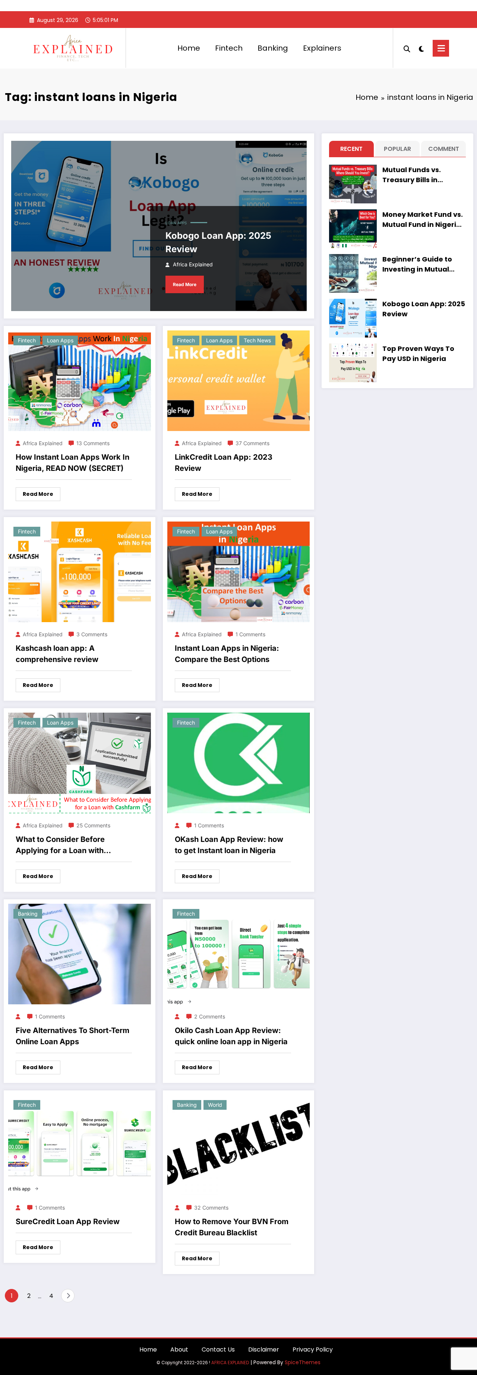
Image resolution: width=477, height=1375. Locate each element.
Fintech (229, 48)
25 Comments (93, 825)
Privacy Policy (313, 1349)
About (179, 1349)
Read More (184, 284)
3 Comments (91, 634)
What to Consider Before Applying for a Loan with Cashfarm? (60, 845)
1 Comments (250, 634)
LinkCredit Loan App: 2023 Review (223, 463)
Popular (397, 149)
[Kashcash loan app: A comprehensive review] (79, 571)
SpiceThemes (302, 1362)
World (215, 1105)
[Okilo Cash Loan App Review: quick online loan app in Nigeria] (238, 953)
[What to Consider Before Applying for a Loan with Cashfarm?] (79, 762)
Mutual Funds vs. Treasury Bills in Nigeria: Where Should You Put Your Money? (421, 175)
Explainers (322, 48)
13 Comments (93, 443)
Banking (273, 48)
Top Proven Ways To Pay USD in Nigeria (418, 353)
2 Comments (209, 1016)
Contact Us (218, 1349)
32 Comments (211, 1207)
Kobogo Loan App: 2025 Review (218, 242)
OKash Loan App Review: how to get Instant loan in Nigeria (229, 845)
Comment (443, 149)
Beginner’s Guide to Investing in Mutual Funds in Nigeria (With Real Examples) (421, 264)
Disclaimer (263, 1349)
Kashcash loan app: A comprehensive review (57, 654)
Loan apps (176, 223)
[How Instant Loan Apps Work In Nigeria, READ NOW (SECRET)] (79, 380)
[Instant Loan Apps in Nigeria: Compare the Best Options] (238, 571)
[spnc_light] (421, 48)
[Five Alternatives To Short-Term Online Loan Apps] (79, 953)
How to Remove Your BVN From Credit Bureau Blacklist (231, 1227)
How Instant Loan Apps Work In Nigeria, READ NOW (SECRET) (72, 463)
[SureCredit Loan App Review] (79, 1144)
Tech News (257, 340)
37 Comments (252, 443)
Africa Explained (193, 264)
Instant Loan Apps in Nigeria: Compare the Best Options (227, 654)
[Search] (407, 48)
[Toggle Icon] (441, 48)
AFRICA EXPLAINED (230, 1363)
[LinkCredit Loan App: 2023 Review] (238, 380)
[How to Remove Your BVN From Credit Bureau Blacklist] (238, 1144)
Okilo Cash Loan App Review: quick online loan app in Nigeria (231, 1036)
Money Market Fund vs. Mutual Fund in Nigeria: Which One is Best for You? (422, 219)
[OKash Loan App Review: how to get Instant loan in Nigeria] (238, 762)
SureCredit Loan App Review (68, 1221)
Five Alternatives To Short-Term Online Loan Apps (72, 1036)
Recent (351, 149)
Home (188, 48)
